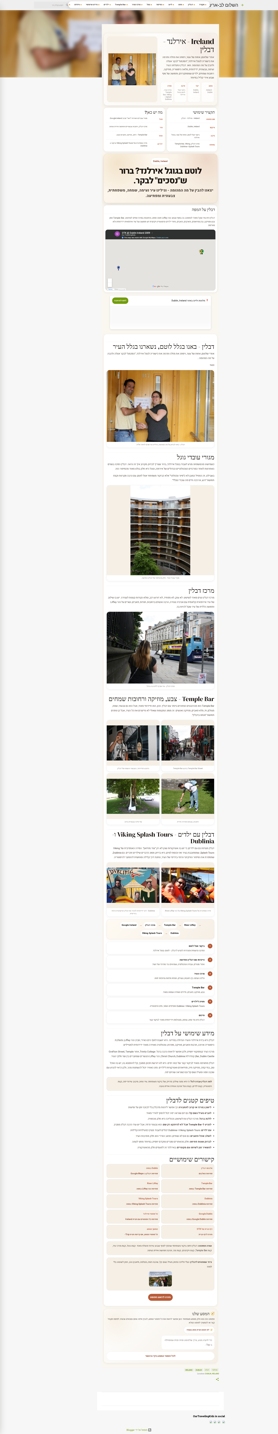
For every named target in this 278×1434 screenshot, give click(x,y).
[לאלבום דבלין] (132, 69)
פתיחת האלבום (205, 1173)
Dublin (199, 1370)
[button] (217, 1380)
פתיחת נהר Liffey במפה (147, 1188)
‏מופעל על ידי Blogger (137, 1430)
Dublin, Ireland (212, 1374)
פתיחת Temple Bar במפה (200, 1188)
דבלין (207, 1370)
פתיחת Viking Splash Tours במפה (142, 1204)
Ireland (188, 1370)
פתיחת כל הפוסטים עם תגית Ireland (141, 1219)
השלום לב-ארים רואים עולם (212, 5)
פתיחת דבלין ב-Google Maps (144, 1173)
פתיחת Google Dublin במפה (199, 1219)
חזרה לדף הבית (205, 1234)
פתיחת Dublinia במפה (202, 1204)
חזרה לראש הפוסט (160, 1297)
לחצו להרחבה (120, 300)
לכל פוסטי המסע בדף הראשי (160, 1356)
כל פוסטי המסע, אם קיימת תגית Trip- (141, 1234)
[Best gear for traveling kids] (160, 1286)
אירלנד (214, 1370)
